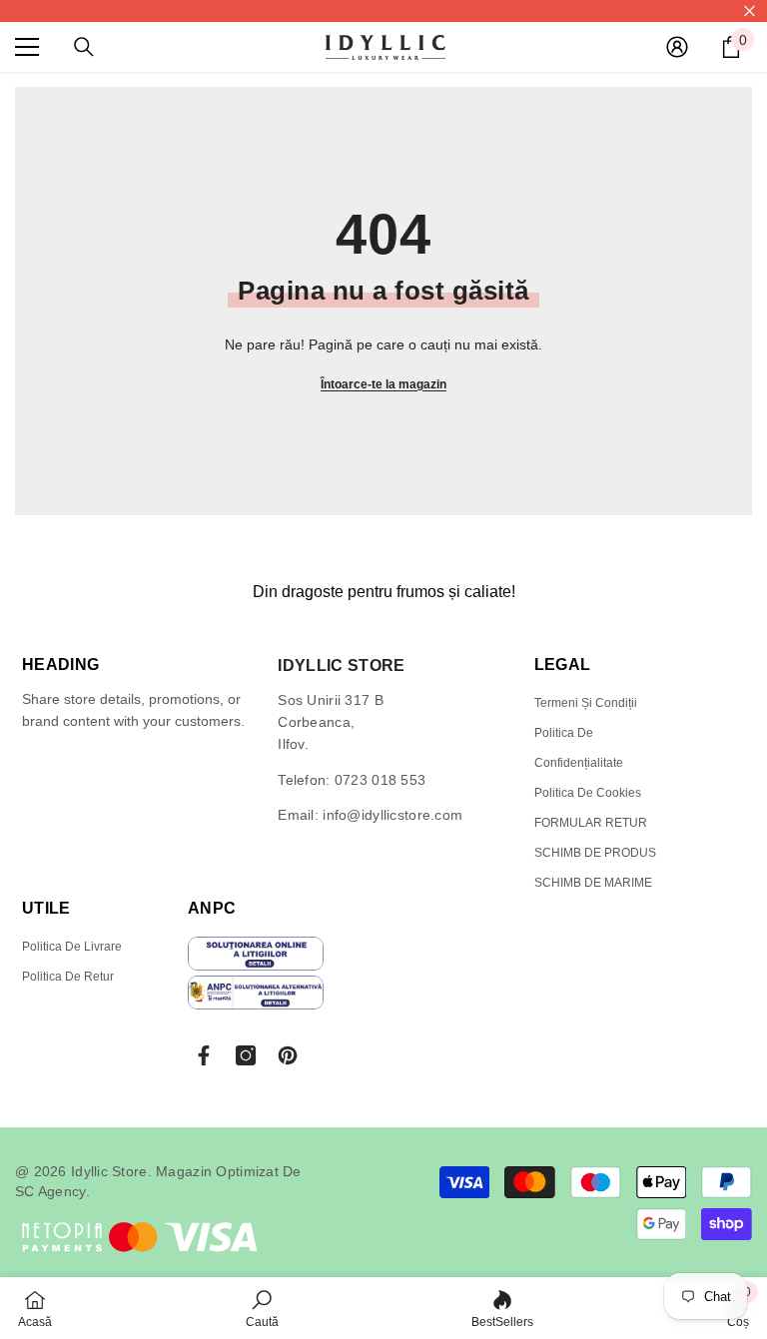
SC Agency (50, 1191)
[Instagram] (246, 1055)
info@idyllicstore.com (392, 815)
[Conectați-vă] (677, 47)
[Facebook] (204, 1055)
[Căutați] (84, 47)
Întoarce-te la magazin (383, 384)
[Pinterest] (288, 1055)
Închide (749, 11)
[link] (262, 1308)
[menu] (27, 47)
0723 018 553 (380, 780)
